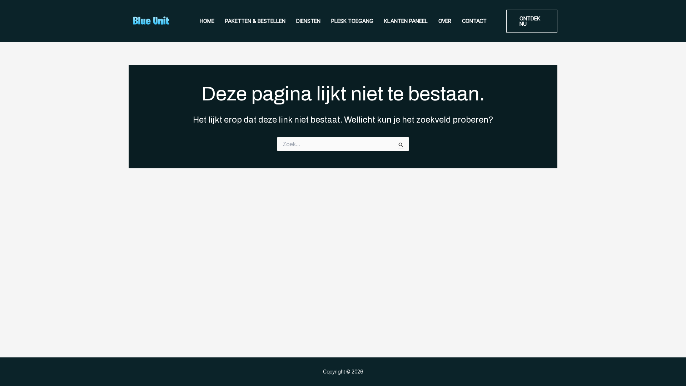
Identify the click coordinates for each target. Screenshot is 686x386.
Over (444, 21)
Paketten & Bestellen (255, 21)
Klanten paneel (406, 21)
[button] (532, 21)
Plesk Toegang (352, 21)
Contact (474, 21)
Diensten (308, 21)
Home (207, 21)
